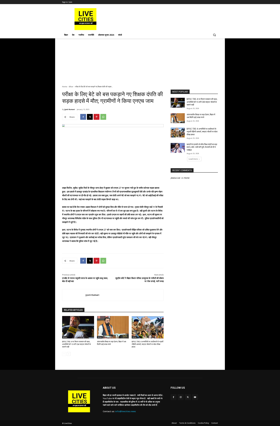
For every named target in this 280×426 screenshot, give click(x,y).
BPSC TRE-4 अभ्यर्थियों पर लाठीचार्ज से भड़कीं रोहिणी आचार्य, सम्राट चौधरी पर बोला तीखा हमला (147, 344)
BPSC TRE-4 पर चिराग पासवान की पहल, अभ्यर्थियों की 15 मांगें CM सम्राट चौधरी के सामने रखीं (76, 344)
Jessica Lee (175, 178)
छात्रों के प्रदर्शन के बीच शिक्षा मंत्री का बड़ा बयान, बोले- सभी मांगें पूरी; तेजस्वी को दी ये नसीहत (202, 147)
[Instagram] (180, 397)
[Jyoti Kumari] (73, 295)
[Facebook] (83, 117)
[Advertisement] (140, 60)
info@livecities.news (125, 411)
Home (64, 86)
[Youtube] (195, 397)
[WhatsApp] (103, 117)
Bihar (71, 86)
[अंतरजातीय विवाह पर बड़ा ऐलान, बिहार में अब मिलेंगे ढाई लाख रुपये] (113, 327)
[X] (90, 117)
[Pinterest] (96, 117)
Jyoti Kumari (69, 109)
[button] (214, 34)
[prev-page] (64, 354)
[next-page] (68, 354)
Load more (193, 159)
